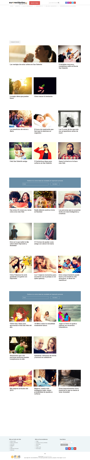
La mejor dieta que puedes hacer (19, 97)
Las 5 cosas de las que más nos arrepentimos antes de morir (68, 131)
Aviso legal (59, 457)
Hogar (37, 441)
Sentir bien (12, 444)
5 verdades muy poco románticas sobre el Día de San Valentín (68, 66)
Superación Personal (14, 448)
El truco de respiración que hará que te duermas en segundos (43, 131)
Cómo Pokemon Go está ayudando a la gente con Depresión (18, 276)
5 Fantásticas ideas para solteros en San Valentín (43, 162)
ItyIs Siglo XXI (27, 457)
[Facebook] (66, 3)
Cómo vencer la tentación (43, 96)
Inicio (11, 6)
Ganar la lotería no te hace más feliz (68, 162)
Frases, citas (38, 447)
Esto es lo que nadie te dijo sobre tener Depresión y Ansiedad (19, 243)
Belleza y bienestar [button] (51, 6)
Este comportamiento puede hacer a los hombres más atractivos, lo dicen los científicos (69, 277)
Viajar (11, 447)
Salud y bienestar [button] (27, 6)
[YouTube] (75, 3)
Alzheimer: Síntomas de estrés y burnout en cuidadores (45, 356)
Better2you (38, 444)
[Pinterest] (70, 3)
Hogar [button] (17, 6)
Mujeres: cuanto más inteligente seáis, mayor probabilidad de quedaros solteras (43, 391)
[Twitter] (73, 3)
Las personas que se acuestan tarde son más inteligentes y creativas (70, 211)
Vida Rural (12, 450)
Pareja (37, 445)
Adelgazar (12, 445)
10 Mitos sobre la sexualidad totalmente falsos (44, 324)
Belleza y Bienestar (14, 442)
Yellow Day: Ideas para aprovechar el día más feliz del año (21, 325)
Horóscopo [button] (39, 6)
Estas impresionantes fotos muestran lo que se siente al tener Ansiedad (69, 390)
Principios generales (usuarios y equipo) (47, 457)
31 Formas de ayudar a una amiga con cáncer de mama (44, 243)
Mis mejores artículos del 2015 (19, 389)
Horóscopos (38, 448)
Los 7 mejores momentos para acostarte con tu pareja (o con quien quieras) (45, 276)
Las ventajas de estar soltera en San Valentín (26, 64)
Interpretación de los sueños (68, 6)
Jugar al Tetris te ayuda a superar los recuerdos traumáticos (68, 325)
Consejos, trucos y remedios (41, 442)
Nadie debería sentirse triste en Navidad (44, 211)
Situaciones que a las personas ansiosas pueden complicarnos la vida (19, 357)
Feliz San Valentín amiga (18, 161)
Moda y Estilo (13, 441)
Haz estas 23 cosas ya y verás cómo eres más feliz (20, 211)
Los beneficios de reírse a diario (19, 130)
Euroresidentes (34, 457)
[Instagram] (68, 3)
